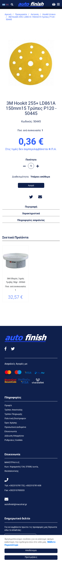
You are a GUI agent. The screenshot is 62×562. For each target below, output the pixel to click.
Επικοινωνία (11, 431)
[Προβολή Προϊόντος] (15, 305)
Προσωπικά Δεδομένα (15, 427)
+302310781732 (17, 485)
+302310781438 (33, 485)
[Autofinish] (31, 4)
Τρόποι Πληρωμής (13, 414)
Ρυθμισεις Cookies (13, 440)
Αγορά (31, 185)
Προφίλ (8, 405)
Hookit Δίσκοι (49, 14)
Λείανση (35, 14)
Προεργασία (21, 14)
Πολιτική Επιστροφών (15, 418)
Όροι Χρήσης (11, 422)
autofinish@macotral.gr (16, 504)
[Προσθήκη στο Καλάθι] (23, 305)
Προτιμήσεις (31, 557)
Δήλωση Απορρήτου (14, 435)
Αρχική (8, 14)
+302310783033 (17, 490)
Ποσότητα (31, 159)
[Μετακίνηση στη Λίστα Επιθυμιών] (8, 305)
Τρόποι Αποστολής (14, 409)
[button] (31, 206)
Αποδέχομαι (31, 550)
